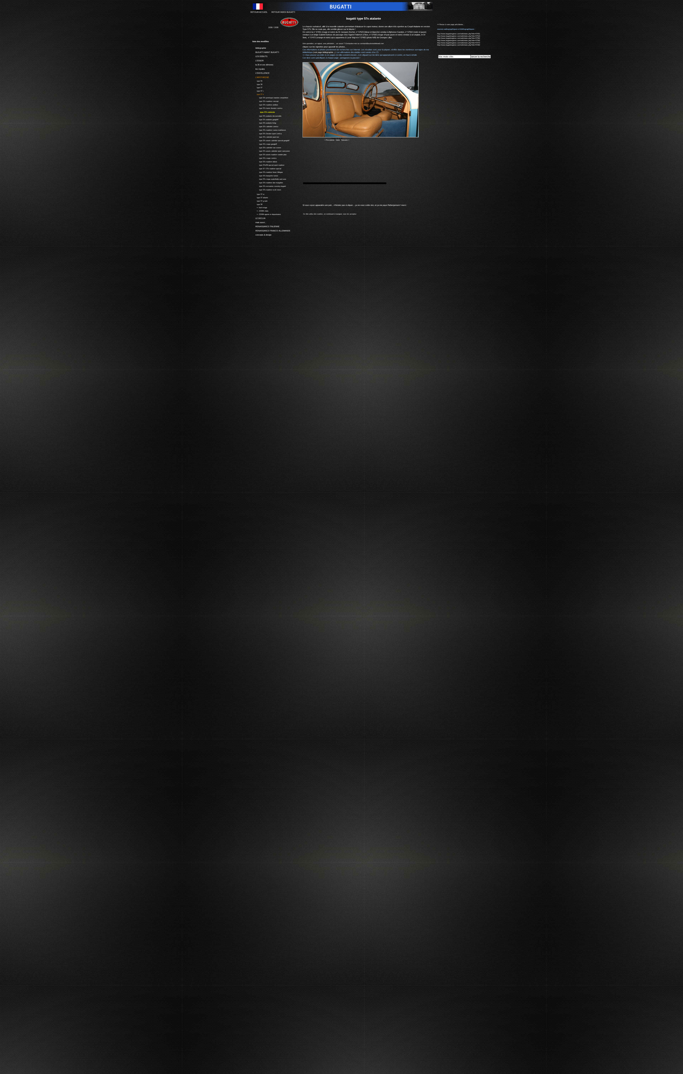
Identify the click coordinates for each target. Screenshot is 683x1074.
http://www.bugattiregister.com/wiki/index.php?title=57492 (458, 45)
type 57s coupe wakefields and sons (269, 179)
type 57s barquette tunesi (265, 175)
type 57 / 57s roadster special (266, 168)
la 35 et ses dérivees (262, 64)
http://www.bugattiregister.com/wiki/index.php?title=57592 (458, 40)
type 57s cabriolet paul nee (265, 136)
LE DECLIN (258, 217)
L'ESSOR (258, 60)
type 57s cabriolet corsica (265, 126)
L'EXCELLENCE (260, 72)
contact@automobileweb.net (372, 43)
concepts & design (261, 234)
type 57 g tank (260, 200)
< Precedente (329, 140)
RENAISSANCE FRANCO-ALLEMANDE (271, 230)
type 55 (257, 80)
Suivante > (345, 140)
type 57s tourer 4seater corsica (267, 107)
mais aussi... (259, 221)
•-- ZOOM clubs (260, 210)
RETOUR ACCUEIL (259, 12)
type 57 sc (258, 194)
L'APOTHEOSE (260, 76)
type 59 (257, 204)
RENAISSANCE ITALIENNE (265, 226)
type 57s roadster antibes (265, 104)
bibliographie (259, 47)
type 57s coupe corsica (264, 157)
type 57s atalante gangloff (265, 119)
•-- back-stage (259, 207)
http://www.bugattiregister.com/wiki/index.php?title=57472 (458, 43)
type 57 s (258, 94)
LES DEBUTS (259, 55)
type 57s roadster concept (265, 101)
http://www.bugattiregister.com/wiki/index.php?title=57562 (458, 38)
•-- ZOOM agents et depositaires (266, 214)
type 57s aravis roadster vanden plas (269, 154)
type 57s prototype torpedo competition (270, 97)
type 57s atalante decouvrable (266, 115)
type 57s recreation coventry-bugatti (269, 186)
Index (338, 140)
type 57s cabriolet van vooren (266, 147)
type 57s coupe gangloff (264, 143)
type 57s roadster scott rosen (266, 189)
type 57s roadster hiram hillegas (267, 171)
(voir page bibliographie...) (324, 52)
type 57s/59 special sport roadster (268, 165)
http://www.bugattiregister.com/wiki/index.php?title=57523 (458, 36)
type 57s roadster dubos (264, 161)
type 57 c (258, 90)
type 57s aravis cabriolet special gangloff (270, 140)
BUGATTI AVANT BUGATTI (265, 51)
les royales (258, 68)
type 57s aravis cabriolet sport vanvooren (271, 150)
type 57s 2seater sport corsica (267, 133)
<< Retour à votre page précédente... (451, 24)
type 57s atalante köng (264, 122)
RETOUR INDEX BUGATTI (283, 12)
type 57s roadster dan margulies (267, 182)
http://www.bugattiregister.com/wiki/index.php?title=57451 (458, 34)
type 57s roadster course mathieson (269, 129)
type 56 (257, 84)
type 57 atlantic (260, 197)
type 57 (257, 87)
